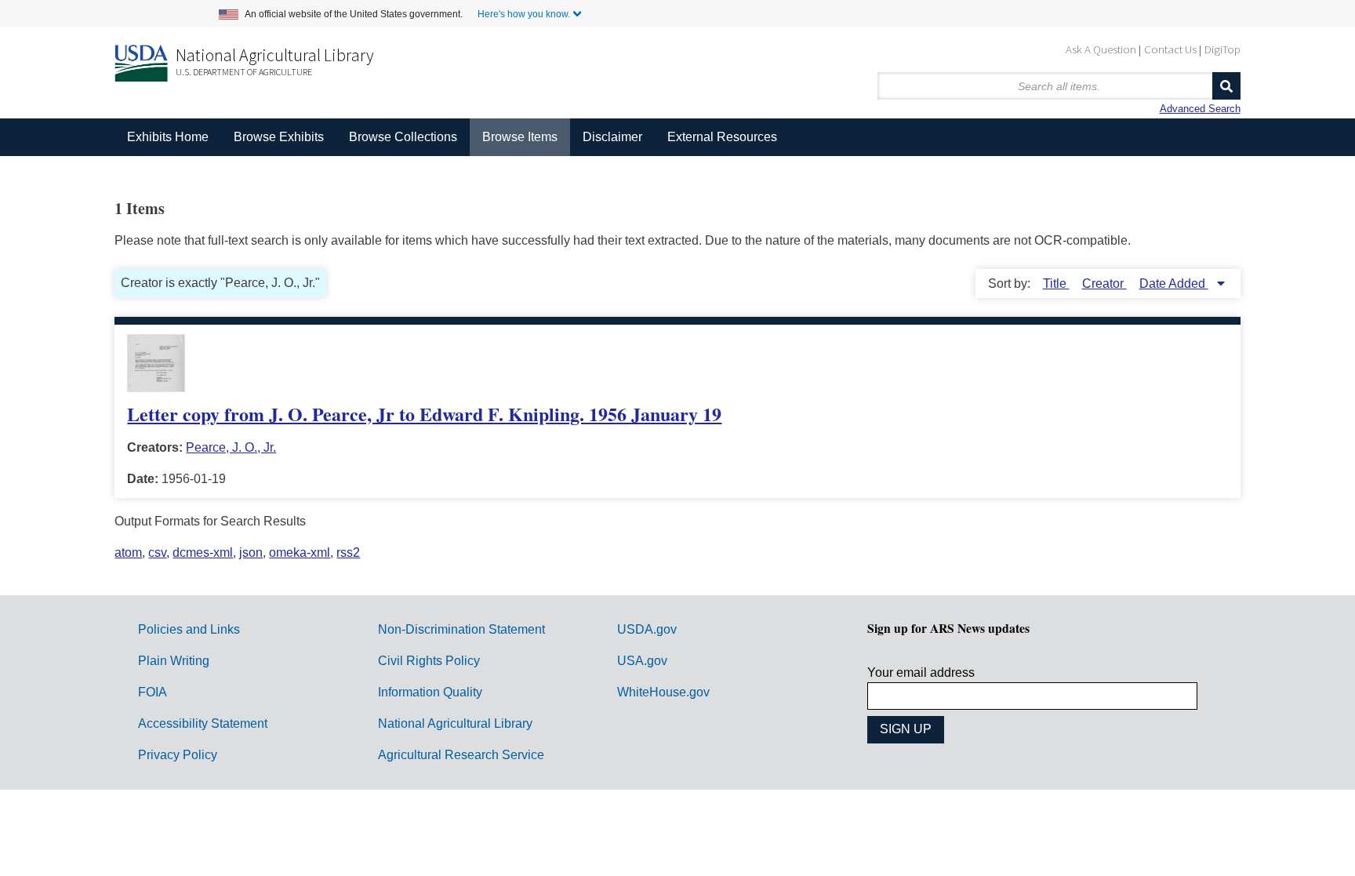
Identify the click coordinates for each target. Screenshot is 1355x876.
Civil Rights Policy (429, 660)
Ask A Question (1101, 49)
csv (157, 552)
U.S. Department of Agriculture (244, 72)
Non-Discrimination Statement (461, 629)
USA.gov (642, 660)
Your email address (921, 672)
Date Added (1173, 283)
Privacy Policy (177, 755)
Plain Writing (173, 660)
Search (1226, 86)
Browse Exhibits (279, 137)
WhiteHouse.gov (663, 692)
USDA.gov (647, 629)
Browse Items (520, 137)
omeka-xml (299, 552)
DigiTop (1222, 49)
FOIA (152, 692)
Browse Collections (403, 137)
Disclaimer (612, 137)
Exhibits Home (168, 137)
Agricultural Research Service (461, 755)
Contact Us (1170, 49)
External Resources (722, 137)
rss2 (348, 552)
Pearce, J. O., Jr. (231, 447)
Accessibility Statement (202, 723)
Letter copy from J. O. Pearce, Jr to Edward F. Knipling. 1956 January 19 (424, 413)
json (251, 552)
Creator (1104, 283)
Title (1056, 283)
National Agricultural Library (275, 55)
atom (128, 552)
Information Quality (430, 692)
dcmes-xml (203, 552)
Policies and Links (189, 629)
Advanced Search (1200, 108)
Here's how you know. (524, 14)
